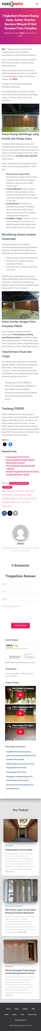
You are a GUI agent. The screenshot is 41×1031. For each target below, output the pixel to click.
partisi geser (11, 491)
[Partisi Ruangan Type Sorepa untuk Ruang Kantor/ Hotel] (20, 951)
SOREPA (25, 1009)
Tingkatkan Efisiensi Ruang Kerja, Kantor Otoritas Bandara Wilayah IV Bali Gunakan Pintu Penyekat (21, 755)
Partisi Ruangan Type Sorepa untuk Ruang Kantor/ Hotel (20, 971)
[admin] (20, 532)
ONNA (6, 1014)
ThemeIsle (28, 1025)
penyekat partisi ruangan (23, 495)
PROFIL (8, 1009)
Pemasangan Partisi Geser (17, 457)
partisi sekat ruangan (13, 906)
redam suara (7, 506)
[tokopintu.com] (13, 4)
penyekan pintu (7, 495)
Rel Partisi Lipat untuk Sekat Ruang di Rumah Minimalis (20, 911)
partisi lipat (20, 491)
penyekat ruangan (8, 498)
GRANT (14, 1014)
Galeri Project (20, 1020)
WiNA (33, 1009)
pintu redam (25, 502)
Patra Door (32, 1014)
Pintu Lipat (7, 487)
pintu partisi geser (30, 498)
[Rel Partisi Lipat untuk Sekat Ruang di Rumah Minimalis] (20, 891)
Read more (10, 872)
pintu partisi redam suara (11, 502)
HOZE (22, 1014)
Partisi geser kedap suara (19, 483)
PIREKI (14, 79)
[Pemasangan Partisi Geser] (20, 830)
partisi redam (30, 491)
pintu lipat (20, 420)
